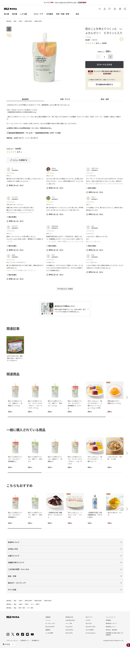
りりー (93, 197)
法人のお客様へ (90, 630)
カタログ (88, 620)
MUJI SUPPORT (50, 626)
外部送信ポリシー (25, 640)
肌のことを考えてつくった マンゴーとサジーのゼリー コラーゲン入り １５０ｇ (35, 404)
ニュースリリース (110, 617)
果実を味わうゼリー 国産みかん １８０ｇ (115, 402)
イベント (48, 620)
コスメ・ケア (38, 14)
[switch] (121, 39)
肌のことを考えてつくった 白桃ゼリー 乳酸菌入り (55, 459)
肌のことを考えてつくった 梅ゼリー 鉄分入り (35, 459)
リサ (53, 197)
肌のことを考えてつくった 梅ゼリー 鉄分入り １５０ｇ (55, 403)
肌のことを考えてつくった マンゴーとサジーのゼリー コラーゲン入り (75, 460)
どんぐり (14, 226)
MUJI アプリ (89, 617)
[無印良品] (12, 617)
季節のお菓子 (28, 21)
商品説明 (25, 99)
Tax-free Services (90, 633)
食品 (77, 14)
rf (12, 168)
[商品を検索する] (100, 9)
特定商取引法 (35, 640)
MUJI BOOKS (69, 630)
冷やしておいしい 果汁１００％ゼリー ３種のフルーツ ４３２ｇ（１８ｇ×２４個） (95, 404)
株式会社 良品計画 (111, 630)
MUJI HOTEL (69, 633)
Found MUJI (69, 626)
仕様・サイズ (65, 99)
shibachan (55, 226)
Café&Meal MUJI (70, 620)
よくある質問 (49, 633)
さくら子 (14, 197)
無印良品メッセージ (111, 623)
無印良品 (8, 21)
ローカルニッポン (50, 623)
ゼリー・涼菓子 (35, 604)
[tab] (8, 29)
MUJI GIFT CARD (90, 626)
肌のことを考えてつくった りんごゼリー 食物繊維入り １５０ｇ (75, 404)
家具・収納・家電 (62, 14)
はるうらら (95, 168)
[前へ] (2, 397)
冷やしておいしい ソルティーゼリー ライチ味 (75, 515)
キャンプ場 (69, 623)
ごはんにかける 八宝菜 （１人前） (115, 458)
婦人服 (6, 14)
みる (92, 255)
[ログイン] (104, 9)
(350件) (104, 43)
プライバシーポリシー (12, 640)
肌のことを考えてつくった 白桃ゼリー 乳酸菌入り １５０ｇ (15, 403)
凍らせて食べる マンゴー (115, 514)
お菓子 (20, 21)
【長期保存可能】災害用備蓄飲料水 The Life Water (95, 515)
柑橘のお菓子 (38, 21)
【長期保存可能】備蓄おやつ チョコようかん (55, 515)
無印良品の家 (69, 617)
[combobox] (9, 644)
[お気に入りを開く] (109, 9)
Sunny (54, 168)
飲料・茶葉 (22, 608)
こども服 (23, 14)
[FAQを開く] (120, 9)
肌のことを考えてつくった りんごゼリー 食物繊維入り (15, 459)
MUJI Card (89, 623)
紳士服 (14, 14)
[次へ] (128, 397)
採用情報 (108, 620)
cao (92, 226)
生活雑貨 (49, 14)
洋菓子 (26, 604)
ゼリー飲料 (30, 608)
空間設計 (48, 630)
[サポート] (125, 9)
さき (53, 255)
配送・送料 (105, 99)
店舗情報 (48, 617)
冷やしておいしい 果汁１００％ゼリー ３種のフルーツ (95, 459)
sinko (13, 255)
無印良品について (111, 626)
